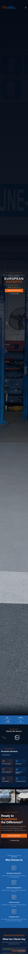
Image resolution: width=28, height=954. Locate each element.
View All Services (6, 754)
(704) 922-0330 (15, 293)
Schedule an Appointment (14, 290)
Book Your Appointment (14, 835)
